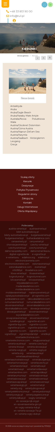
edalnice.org (28, 257)
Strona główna (22, 56)
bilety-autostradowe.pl (16, 235)
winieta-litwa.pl (16, 346)
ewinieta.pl (40, 267)
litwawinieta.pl (36, 273)
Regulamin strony (27, 194)
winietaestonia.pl (19, 366)
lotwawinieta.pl (36, 279)
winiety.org (16, 388)
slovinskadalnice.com (16, 308)
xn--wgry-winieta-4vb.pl (27, 407)
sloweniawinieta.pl (38, 311)
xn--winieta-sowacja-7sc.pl (27, 410)
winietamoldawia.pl (37, 369)
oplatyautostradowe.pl (17, 295)
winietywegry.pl (14, 394)
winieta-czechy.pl (38, 343)
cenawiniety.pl (19, 241)
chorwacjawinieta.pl (17, 244)
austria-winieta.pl (17, 228)
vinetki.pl (45, 334)
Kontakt (27, 202)
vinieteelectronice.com (18, 340)
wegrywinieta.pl (41, 340)
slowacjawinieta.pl (16, 311)
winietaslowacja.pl (16, 378)
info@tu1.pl (17, 15)
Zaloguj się (27, 198)
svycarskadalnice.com (27, 315)
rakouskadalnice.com (39, 299)
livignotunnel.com (36, 276)
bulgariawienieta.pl (41, 235)
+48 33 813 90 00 (21, 11)
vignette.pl (10, 334)
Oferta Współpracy (27, 211)
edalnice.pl (43, 257)
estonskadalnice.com (20, 267)
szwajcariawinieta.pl (16, 318)
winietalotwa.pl (16, 369)
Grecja (13, 144)
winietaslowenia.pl (38, 378)
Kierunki (27, 181)
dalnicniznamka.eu (40, 251)
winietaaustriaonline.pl (27, 356)
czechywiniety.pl (38, 247)
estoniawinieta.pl (41, 263)
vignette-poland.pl (37, 327)
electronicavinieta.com (27, 260)
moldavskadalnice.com (27, 289)
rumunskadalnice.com (38, 302)
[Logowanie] (14, 20)
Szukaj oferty (28, 177)
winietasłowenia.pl (39, 382)
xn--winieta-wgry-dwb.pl (27, 414)
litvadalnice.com (33, 270)
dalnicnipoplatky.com (16, 251)
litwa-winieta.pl (18, 273)
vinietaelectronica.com (27, 337)
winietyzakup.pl (17, 398)
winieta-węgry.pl (37, 350)
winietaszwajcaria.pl (16, 382)
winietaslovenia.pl (38, 375)
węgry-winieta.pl (37, 398)
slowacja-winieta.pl (40, 308)
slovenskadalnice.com (38, 305)
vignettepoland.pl (28, 334)
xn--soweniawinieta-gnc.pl (27, 404)
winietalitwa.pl (38, 366)
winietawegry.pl (18, 385)
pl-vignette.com (40, 295)
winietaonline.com (17, 372)
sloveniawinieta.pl (14, 305)
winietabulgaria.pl (41, 359)
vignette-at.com (36, 321)
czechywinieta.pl (17, 247)
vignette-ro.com (17, 331)
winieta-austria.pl (17, 343)
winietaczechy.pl (39, 362)
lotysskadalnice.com (27, 283)
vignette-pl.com (16, 327)
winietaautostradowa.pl (17, 359)
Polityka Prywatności (27, 190)
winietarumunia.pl (16, 375)
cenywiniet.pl (37, 241)
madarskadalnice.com (27, 286)
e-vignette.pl (39, 254)
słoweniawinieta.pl (39, 318)
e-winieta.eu (12, 257)
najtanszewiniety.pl (39, 292)
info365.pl (17, 270)
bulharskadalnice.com (38, 238)
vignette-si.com (37, 331)
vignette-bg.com (17, 324)
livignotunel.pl (16, 276)
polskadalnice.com (15, 299)
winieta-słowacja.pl (37, 346)
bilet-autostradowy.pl (27, 232)
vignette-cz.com (38, 324)
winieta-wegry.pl (17, 350)
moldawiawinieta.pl (16, 292)
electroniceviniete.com (17, 263)
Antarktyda (16, 106)
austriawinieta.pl (37, 228)
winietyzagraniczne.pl (37, 394)
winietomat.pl (37, 385)
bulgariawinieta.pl (14, 238)
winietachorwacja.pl (17, 362)
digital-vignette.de (19, 254)
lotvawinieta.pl (18, 279)
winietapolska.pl (38, 372)
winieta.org (17, 353)
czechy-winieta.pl (39, 244)
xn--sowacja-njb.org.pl (27, 401)
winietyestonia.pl (41, 391)
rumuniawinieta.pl (14, 302)
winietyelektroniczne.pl (17, 391)
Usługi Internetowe (27, 207)
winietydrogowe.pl (35, 388)
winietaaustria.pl (34, 353)
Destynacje (28, 185)
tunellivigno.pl (17, 321)
